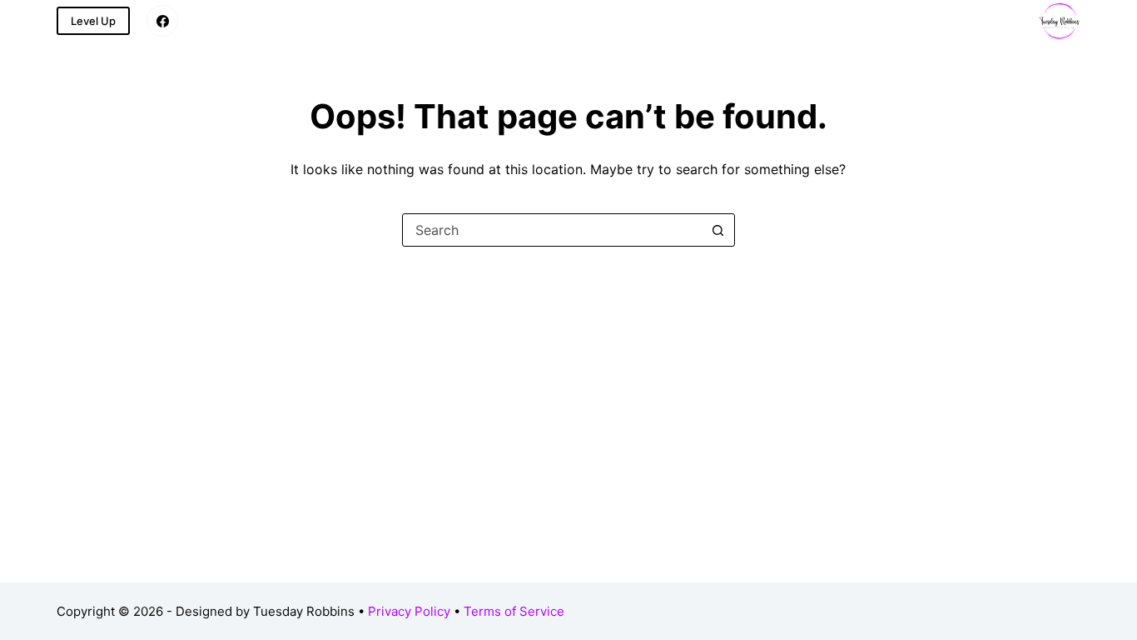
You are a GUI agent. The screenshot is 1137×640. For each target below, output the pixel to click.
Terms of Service (514, 611)
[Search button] (718, 230)
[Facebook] (162, 21)
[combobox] (553, 230)
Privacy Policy (409, 611)
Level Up (93, 21)
